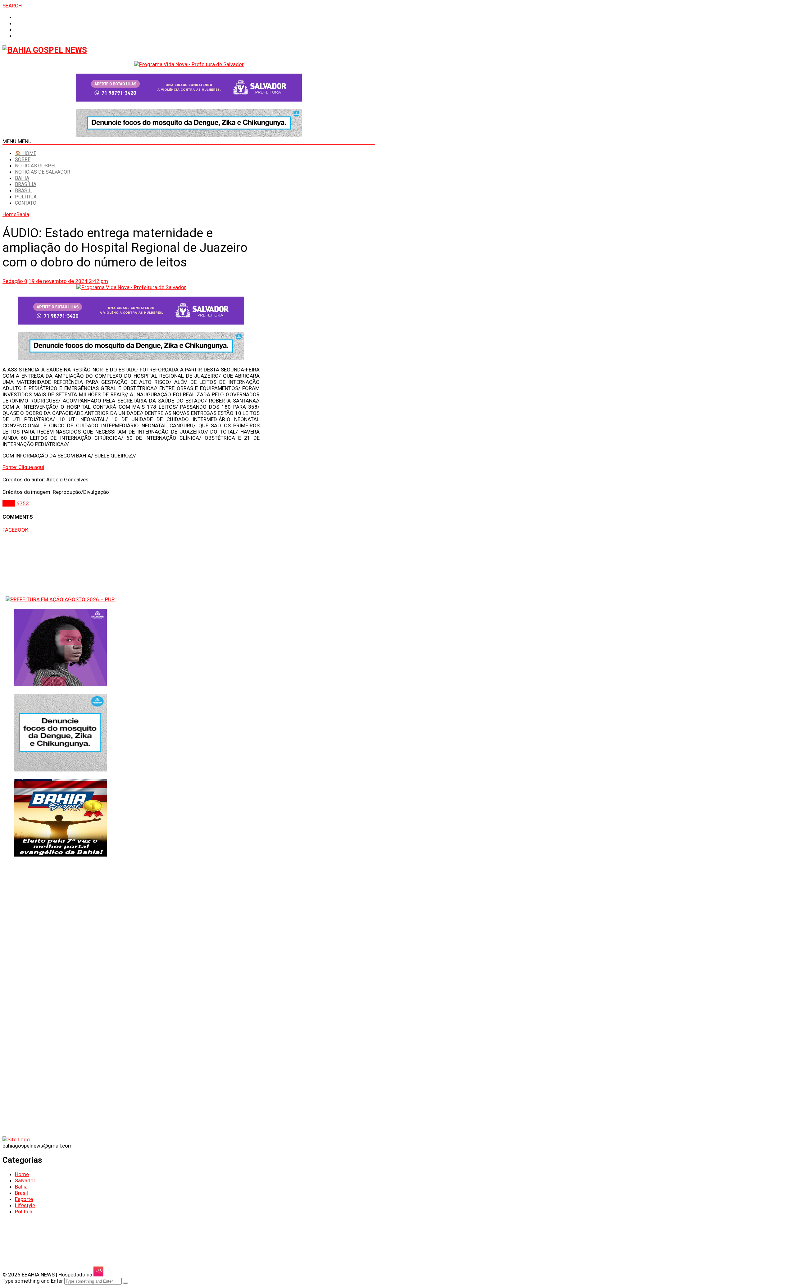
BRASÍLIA (25, 184)
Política (23, 1211)
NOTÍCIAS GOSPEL (36, 166)
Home (22, 1174)
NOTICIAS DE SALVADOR (42, 172)
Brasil (21, 1193)
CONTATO (25, 203)
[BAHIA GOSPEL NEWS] (44, 50)
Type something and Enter (32, 1281)
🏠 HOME (25, 153)
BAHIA (22, 178)
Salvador (25, 1180)
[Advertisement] (60, 1092)
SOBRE (22, 159)
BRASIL (23, 190)
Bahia (21, 1187)
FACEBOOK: (16, 530)
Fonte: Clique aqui (23, 467)
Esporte (24, 1199)
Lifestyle (25, 1205)
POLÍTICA (26, 197)
